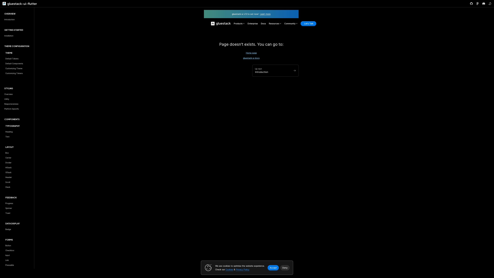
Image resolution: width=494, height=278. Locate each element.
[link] (4, 3)
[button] (489, 3)
